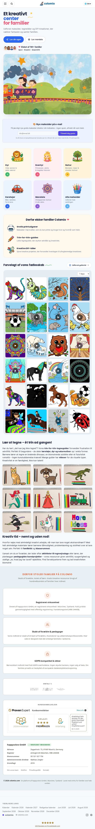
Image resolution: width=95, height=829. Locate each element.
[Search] (11, 3)
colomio (9, 815)
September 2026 (9, 811)
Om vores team (12, 770)
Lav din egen (15, 39)
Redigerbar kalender (48, 808)
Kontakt (46, 770)
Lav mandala (37, 39)
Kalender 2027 (31, 808)
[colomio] (47, 4)
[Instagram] (87, 815)
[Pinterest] (91, 815)
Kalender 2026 (18, 808)
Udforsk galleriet (79, 265)
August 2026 (83, 808)
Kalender (6, 808)
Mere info (80, 710)
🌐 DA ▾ (88, 4)
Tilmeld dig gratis (67, 133)
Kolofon (24, 770)
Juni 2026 (62, 808)
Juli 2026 (71, 808)
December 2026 (53, 811)
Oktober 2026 (23, 811)
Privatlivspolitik (74, 138)
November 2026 (37, 811)
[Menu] (5, 3)
